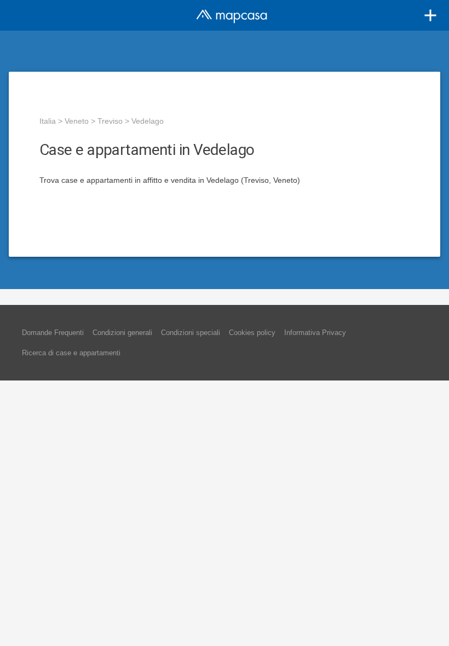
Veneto (77, 121)
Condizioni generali (122, 332)
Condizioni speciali (190, 332)
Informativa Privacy (315, 332)
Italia (47, 121)
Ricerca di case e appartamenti (71, 353)
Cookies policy (252, 332)
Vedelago (147, 121)
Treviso (110, 121)
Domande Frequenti (53, 332)
